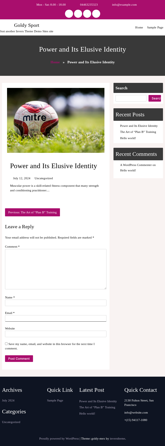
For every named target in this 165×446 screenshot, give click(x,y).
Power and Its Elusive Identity (139, 125)
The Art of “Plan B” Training (138, 131)
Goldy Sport (26, 25)
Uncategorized (44, 178)
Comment (12, 246)
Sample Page (155, 27)
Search (121, 88)
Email (10, 313)
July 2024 (8, 400)
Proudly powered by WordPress (59, 438)
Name (10, 297)
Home (139, 27)
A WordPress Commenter (136, 165)
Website (10, 328)
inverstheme (117, 438)
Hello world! (128, 138)
